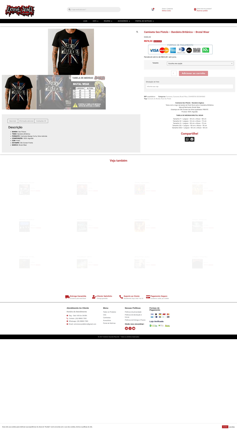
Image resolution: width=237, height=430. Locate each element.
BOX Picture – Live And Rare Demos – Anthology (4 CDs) (33, 214)
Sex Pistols (168, 99)
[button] (137, 32)
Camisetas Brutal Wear (180, 96)
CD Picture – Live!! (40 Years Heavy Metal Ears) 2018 (89, 214)
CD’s (94, 21)
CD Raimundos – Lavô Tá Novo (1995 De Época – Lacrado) (207, 177)
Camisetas (169, 96)
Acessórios (123, 21)
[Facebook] (126, 328)
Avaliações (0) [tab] (41, 121)
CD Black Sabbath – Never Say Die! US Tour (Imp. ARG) (33, 177)
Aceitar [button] (225, 427)
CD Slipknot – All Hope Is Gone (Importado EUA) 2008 (205, 214)
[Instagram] (130, 328)
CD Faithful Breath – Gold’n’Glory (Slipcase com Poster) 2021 (93, 251)
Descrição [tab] (12, 121)
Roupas (107, 21)
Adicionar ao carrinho (193, 73)
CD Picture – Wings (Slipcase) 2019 (139, 214)
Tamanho (155, 63)
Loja (85, 21)
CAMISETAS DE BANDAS (196, 96)
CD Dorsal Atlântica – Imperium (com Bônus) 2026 (89, 177)
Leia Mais (232, 427)
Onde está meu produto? (204, 8)
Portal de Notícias (143, 21)
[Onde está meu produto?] (195, 9)
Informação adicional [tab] (26, 121)
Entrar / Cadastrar (167, 8)
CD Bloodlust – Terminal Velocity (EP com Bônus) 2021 (206, 251)
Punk (162, 99)
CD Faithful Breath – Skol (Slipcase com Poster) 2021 (32, 251)
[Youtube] (133, 328)
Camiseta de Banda (154, 99)
